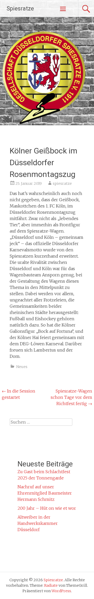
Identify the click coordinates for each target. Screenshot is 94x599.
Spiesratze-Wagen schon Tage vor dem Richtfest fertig (71, 397)
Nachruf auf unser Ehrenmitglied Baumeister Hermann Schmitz (44, 493)
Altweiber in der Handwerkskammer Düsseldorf (37, 523)
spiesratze (62, 183)
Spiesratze (20, 8)
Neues (21, 366)
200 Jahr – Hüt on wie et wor (46, 508)
